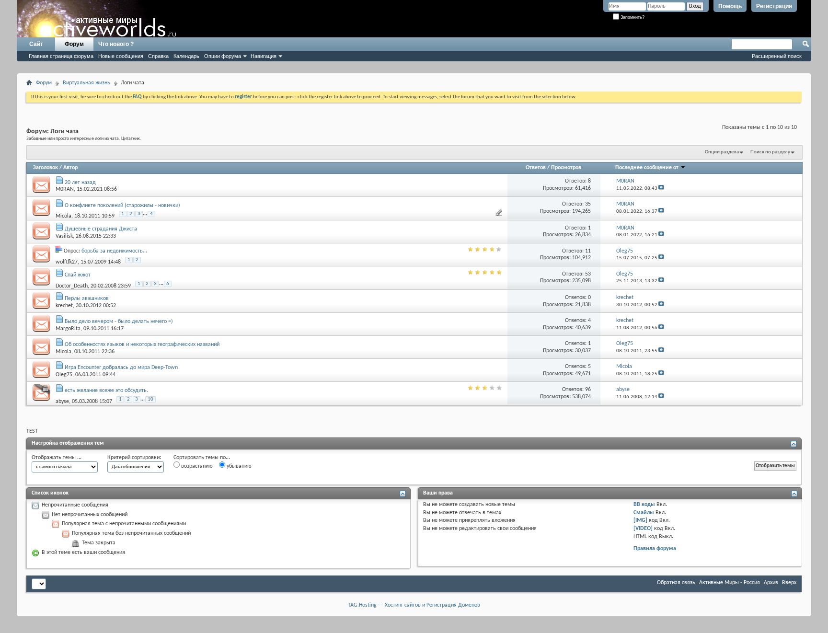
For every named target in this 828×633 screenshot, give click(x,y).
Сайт (36, 44)
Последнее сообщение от (646, 168)
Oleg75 (64, 375)
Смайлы (643, 513)
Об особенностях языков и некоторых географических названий (142, 344)
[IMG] (640, 520)
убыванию (238, 466)
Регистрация (774, 6)
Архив (771, 583)
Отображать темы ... (56, 457)
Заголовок (45, 168)
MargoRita (68, 329)
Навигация (263, 56)
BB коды (644, 504)
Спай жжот (78, 275)
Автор (70, 168)
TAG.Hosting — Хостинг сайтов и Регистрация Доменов (414, 605)
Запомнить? (631, 17)
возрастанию (196, 466)
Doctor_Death (72, 285)
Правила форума (654, 549)
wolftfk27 (67, 262)
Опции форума (222, 56)
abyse (62, 401)
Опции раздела (722, 152)
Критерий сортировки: (134, 457)
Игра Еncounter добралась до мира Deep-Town (121, 367)
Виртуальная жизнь (86, 83)
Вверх (789, 583)
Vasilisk (64, 236)
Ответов (536, 168)
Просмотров (566, 168)
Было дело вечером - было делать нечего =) (119, 321)
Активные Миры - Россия (729, 583)
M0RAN (65, 189)
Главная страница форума (61, 56)
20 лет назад (80, 182)
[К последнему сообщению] (661, 188)
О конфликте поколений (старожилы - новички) (122, 205)
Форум (74, 44)
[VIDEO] (643, 528)
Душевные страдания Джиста (101, 229)
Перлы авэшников (87, 298)
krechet (64, 306)
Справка (158, 56)
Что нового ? (116, 44)
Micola (63, 216)
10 (150, 399)
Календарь (186, 56)
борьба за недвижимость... (114, 251)
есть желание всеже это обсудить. (106, 390)
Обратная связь (676, 583)
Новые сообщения (120, 56)
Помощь (730, 6)
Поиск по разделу (770, 152)
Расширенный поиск (777, 56)
